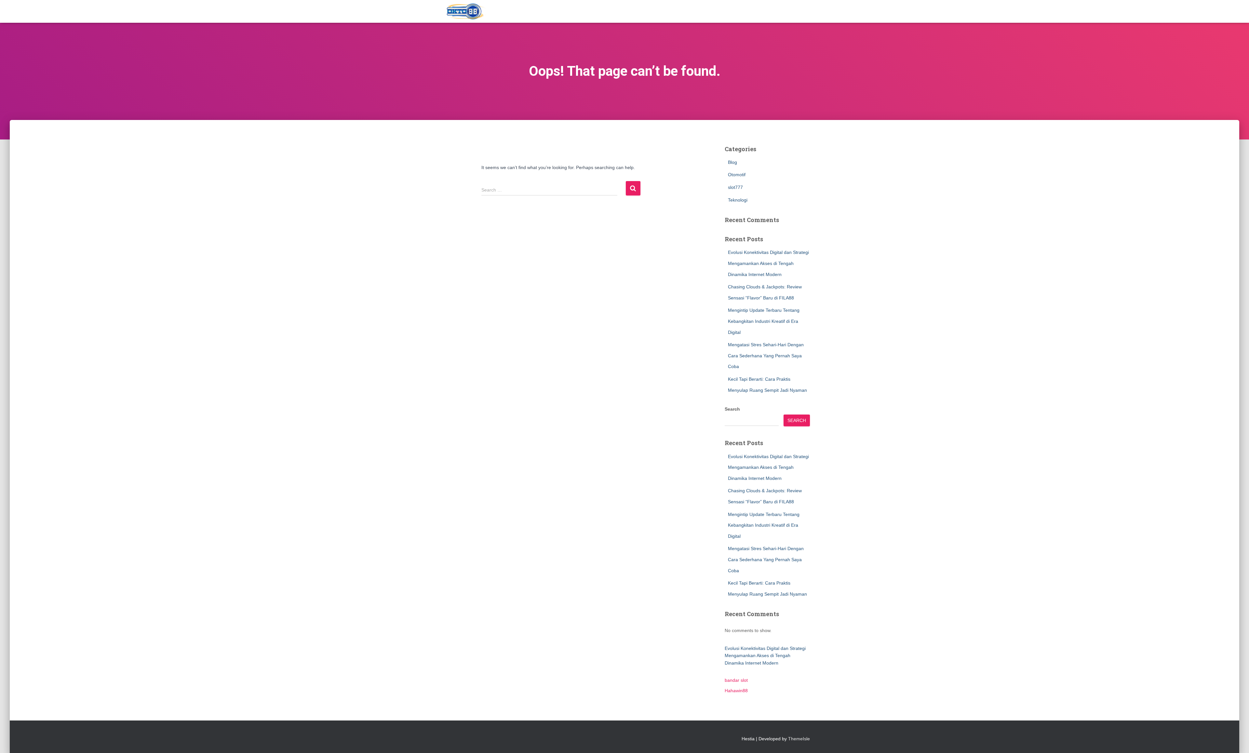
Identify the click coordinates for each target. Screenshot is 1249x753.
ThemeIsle (799, 738)
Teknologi (737, 200)
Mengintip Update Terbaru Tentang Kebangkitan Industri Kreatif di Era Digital (763, 321)
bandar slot (736, 680)
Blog (732, 162)
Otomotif (736, 174)
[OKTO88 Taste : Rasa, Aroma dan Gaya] (466, 11)
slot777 (735, 187)
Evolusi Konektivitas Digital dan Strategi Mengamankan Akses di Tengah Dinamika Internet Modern (768, 263)
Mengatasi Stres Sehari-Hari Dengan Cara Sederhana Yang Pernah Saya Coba (766, 355)
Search (732, 409)
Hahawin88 (736, 690)
